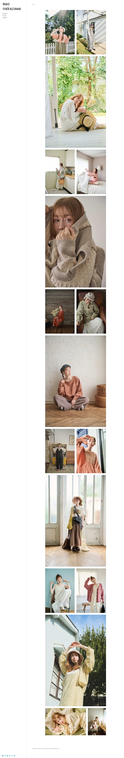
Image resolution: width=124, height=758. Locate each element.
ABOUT (5, 18)
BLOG (4, 15)
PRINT (5, 13)
